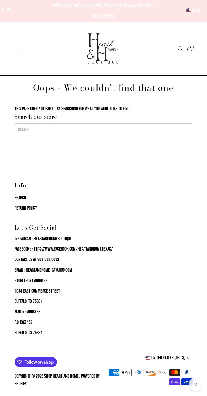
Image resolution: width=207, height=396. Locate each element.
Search (20, 198)
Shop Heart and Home (61, 376)
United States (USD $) (168, 358)
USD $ (196, 10)
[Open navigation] (19, 48)
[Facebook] (2, 10)
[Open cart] (189, 48)
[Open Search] (180, 48)
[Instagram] (9, 10)
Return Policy (26, 208)
